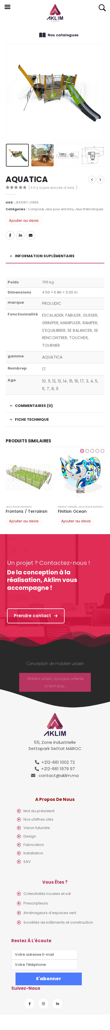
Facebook (10, 235)
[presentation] (12, 92)
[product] (29, 477)
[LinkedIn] (57, 1003)
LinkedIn (20, 235)
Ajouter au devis (24, 220)
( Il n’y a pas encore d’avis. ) (52, 187)
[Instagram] (43, 1003)
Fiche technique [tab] (32, 419)
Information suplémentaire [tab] (44, 256)
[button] (82, 450)
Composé (35, 209)
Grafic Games (67, 507)
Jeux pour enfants (59, 209)
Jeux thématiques (89, 209)
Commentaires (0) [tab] (34, 405)
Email (30, 235)
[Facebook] (29, 1003)
